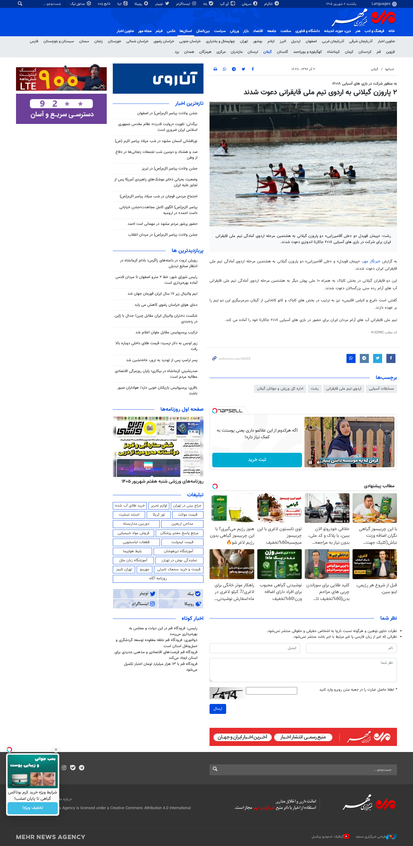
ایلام (271, 41)
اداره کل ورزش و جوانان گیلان (280, 389)
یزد (177, 52)
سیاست (220, 31)
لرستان (253, 52)
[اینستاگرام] (64, 768)
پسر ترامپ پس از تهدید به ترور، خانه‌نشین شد (161, 360)
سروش (247, 4)
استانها (389, 69)
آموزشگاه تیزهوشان (178, 551)
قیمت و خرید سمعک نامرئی (178, 569)
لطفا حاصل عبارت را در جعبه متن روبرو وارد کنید (358, 690)
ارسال (217, 709)
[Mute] (319, 462)
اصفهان (311, 41)
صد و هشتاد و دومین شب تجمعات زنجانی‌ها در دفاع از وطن (156, 155)
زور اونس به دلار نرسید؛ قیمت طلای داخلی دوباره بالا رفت (156, 346)
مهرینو (144, 569)
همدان (189, 52)
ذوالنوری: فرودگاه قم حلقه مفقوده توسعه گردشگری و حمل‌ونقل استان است (156, 643)
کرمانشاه (333, 52)
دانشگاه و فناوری (307, 31)
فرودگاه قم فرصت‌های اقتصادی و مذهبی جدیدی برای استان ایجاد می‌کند (156, 655)
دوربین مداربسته (136, 524)
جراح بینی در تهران (187, 506)
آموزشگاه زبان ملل (133, 560)
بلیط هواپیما (132, 551)
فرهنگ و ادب (374, 31)
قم (379, 52)
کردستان (365, 52)
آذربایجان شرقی (360, 41)
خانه (392, 31)
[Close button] (56, 750)
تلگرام (269, 4)
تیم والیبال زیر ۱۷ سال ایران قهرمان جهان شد (162, 294)
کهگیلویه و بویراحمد (307, 52)
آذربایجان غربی (333, 41)
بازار (246, 31)
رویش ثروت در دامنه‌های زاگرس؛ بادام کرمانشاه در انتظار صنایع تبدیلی (158, 263)
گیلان (267, 52)
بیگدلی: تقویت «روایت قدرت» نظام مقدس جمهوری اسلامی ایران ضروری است (157, 127)
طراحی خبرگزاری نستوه (371, 836)
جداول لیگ (78, 4)
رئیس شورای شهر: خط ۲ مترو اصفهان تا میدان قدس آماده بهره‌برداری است (156, 280)
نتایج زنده (104, 3)
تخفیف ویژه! (32, 808)
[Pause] (310, 462)
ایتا (119, 4)
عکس (171, 31)
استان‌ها (186, 31)
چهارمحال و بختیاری (220, 41)
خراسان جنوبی (190, 41)
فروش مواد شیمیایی (133, 533)
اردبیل (296, 41)
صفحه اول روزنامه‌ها (182, 409)
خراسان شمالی (137, 41)
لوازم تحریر (159, 506)
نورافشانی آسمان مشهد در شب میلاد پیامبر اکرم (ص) (156, 141)
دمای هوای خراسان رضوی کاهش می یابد (166, 305)
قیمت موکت (187, 515)
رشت (315, 389)
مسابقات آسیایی (381, 389)
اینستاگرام (183, 4)
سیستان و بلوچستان (59, 41)
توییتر (159, 4)
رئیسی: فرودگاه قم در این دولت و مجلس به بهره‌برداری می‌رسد (163, 631)
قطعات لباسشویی (136, 542)
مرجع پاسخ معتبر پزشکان (179, 533)
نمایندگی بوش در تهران (179, 560)
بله (205, 4)
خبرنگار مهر (371, 261)
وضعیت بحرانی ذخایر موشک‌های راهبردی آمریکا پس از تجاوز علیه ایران (155, 182)
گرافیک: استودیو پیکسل (327, 836)
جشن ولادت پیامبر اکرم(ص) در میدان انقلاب (162, 235)
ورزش (234, 31)
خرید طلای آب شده (130, 506)
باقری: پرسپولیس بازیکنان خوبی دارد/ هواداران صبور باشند (157, 391)
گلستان (282, 52)
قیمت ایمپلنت (182, 542)
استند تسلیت (129, 515)
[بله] (72, 768)
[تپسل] (215, 411)
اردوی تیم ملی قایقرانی (343, 389)
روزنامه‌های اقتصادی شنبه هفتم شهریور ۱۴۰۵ (139, 481)
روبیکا (139, 4)
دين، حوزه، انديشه (337, 31)
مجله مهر (144, 31)
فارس (34, 41)
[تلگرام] (81, 768)
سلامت (286, 31)
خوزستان (114, 41)
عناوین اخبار (386, 41)
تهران (244, 41)
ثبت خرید (257, 460)
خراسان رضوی (164, 41)
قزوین (390, 52)
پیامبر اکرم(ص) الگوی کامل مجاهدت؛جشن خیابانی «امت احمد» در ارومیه (158, 210)
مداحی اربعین (182, 524)
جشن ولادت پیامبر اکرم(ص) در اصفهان (167, 113)
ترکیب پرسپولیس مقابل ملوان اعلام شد (166, 332)
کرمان (349, 52)
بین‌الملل (203, 31)
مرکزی (221, 52)
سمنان (84, 41)
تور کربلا (159, 515)
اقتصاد (258, 31)
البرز (283, 41)
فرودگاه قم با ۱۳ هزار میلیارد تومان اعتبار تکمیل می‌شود (160, 667)
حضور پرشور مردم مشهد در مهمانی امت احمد (162, 224)
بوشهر (257, 41)
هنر (357, 31)
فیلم (159, 31)
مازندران (236, 52)
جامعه (271, 31)
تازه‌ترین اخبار (189, 104)
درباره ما (65, 799)
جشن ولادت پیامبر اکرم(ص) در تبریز (169, 169)
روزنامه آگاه (158, 578)
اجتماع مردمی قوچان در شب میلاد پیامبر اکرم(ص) (158, 196)
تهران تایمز (124, 569)
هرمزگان (205, 52)
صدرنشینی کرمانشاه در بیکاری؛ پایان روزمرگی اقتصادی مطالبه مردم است (156, 374)
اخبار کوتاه (192, 619)
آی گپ (225, 4)
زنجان (98, 41)
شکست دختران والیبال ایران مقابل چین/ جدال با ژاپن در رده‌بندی (156, 319)
